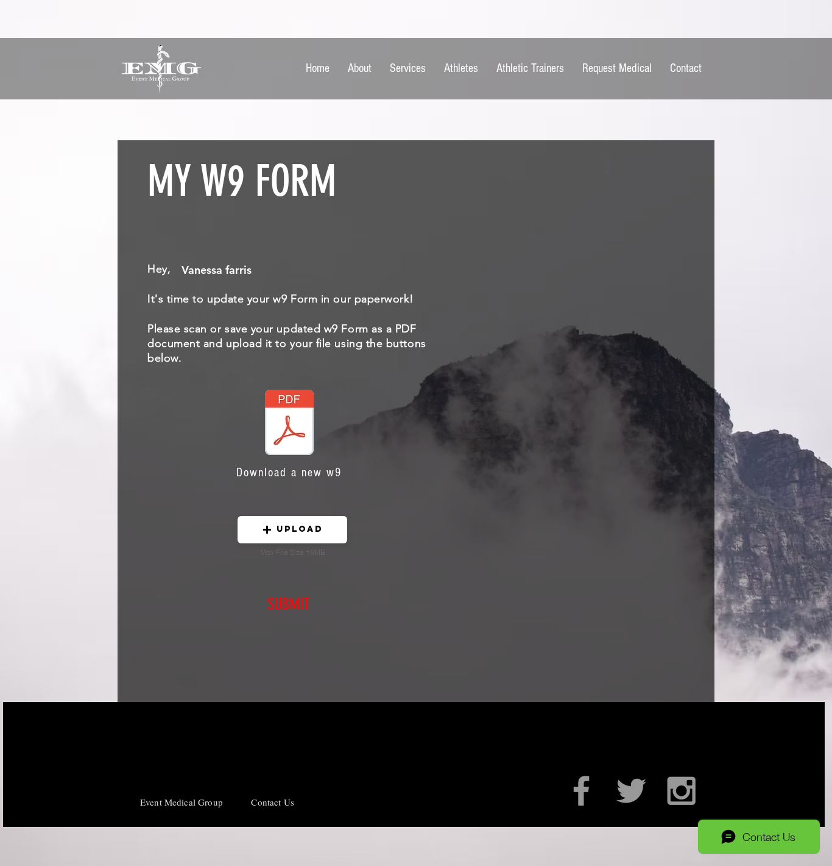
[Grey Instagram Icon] (681, 791)
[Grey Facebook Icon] (581, 791)
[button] (292, 529)
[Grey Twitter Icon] (631, 791)
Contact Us (272, 802)
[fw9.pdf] (289, 424)
